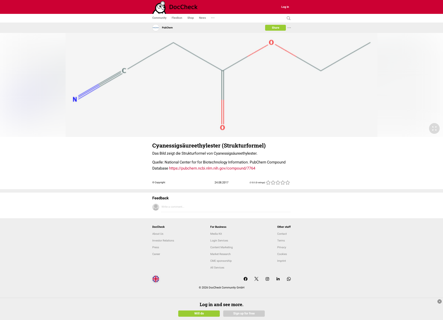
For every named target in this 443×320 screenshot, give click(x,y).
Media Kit (216, 233)
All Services (217, 267)
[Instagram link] (267, 279)
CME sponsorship (221, 260)
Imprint (281, 260)
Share (275, 27)
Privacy (281, 247)
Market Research (220, 254)
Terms (281, 240)
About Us (157, 233)
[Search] (288, 18)
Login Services (219, 240)
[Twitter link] (256, 279)
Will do (199, 313)
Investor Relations (163, 240)
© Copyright (158, 182)
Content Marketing (221, 247)
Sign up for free (244, 313)
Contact (282, 233)
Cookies (282, 254)
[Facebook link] (245, 279)
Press (155, 247)
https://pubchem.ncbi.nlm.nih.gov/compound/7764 (212, 168)
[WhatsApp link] (289, 279)
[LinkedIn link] (278, 279)
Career (156, 254)
